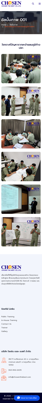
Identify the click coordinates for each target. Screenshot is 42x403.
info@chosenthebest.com (19, 377)
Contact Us (6, 324)
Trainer (4, 327)
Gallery (4, 331)
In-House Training (9, 320)
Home (3, 24)
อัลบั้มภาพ (13, 24)
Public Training (7, 316)
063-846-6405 (15, 370)
